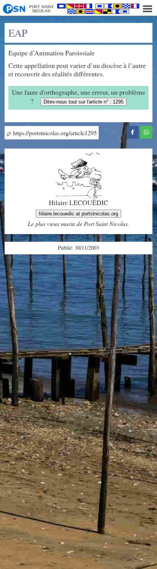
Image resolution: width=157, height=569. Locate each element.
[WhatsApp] (146, 131)
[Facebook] (133, 131)
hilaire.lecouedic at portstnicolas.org (78, 214)
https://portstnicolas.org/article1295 (54, 133)
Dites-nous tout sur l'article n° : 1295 (83, 102)
